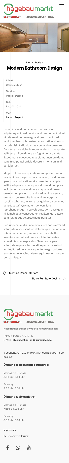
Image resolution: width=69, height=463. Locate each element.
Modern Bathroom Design (34, 68)
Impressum (10, 430)
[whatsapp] (18, 447)
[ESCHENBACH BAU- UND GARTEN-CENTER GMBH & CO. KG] (29, 16)
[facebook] (8, 447)
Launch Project (14, 117)
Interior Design (34, 62)
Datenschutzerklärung (16, 436)
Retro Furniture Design (46, 278)
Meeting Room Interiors (23, 273)
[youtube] (29, 447)
